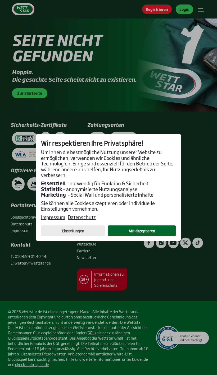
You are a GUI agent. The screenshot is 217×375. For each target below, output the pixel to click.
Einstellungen (73, 230)
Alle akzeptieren (142, 230)
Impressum (53, 217)
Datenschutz (82, 217)
